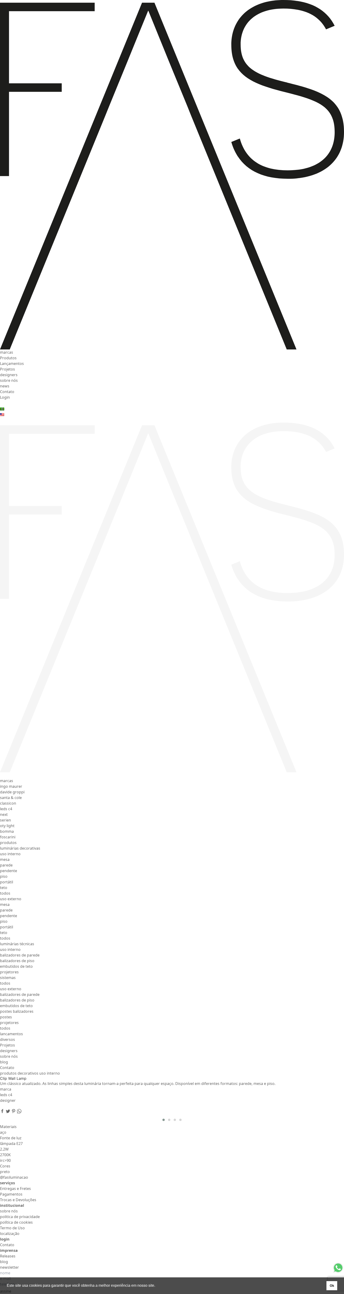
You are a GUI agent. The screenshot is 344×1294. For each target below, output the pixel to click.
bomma (7, 831)
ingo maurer (11, 786)
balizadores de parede (20, 955)
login (5, 1239)
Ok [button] (332, 1285)
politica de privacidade (20, 1216)
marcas (6, 352)
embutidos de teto (16, 966)
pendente (8, 870)
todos (5, 893)
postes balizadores (16, 1011)
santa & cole (11, 797)
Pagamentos (11, 1194)
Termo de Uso (12, 1227)
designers (9, 374)
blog (4, 1062)
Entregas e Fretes (15, 1188)
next (4, 814)
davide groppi (12, 792)
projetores (9, 972)
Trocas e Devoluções (18, 1199)
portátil (6, 882)
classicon (8, 803)
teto (3, 887)
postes (6, 1017)
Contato (7, 391)
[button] (163, 1120)
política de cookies (16, 1222)
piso (3, 876)
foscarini (7, 837)
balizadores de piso (17, 960)
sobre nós (9, 380)
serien (5, 820)
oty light (7, 825)
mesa (5, 859)
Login (5, 397)
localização (9, 1233)
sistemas (8, 977)
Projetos (7, 369)
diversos (7, 1039)
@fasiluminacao (14, 1177)
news (4, 386)
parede (6, 865)
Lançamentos (12, 363)
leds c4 (6, 808)
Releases (7, 1256)
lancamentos (11, 1033)
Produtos (8, 357)
